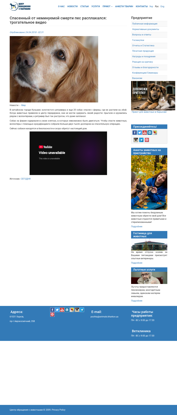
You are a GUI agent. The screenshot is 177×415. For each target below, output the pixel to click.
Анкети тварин (124, 6)
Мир (23, 105)
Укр (151, 6)
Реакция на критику (142, 62)
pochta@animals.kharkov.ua (104, 316)
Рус (157, 6)
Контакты (142, 6)
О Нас (61, 6)
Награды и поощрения (143, 56)
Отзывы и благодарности (145, 67)
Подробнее (136, 226)
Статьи (84, 6)
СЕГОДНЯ (26, 179)
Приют (107, 6)
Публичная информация (144, 23)
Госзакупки (138, 40)
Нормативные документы (145, 29)
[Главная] (21, 6)
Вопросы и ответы (141, 34)
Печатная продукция (143, 51)
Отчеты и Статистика (143, 45)
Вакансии (137, 78)
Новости (72, 6)
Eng (162, 6)
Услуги (95, 6)
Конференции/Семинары (145, 72)
